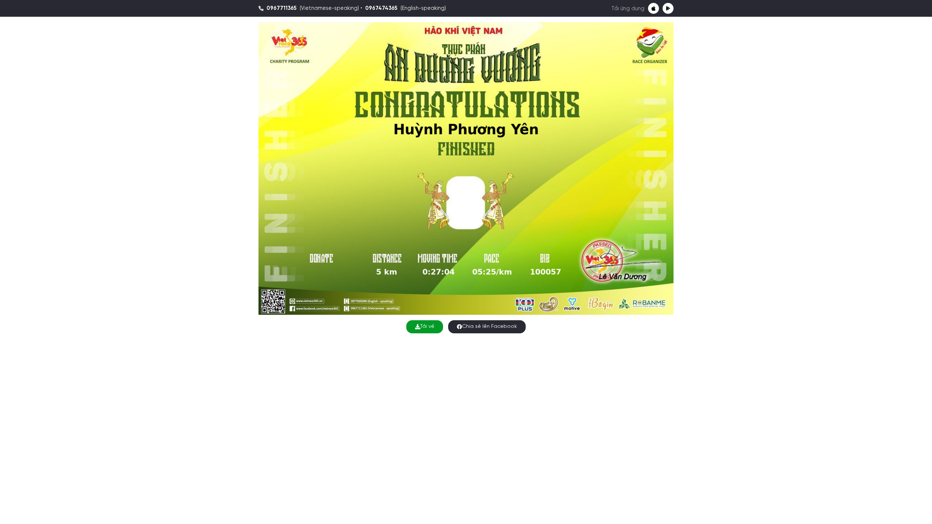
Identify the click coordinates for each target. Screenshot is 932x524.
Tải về (427, 326)
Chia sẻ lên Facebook (489, 326)
